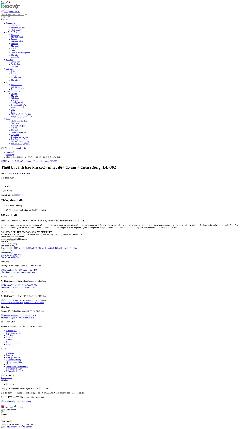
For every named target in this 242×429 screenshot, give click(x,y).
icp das (44, 248)
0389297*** (19, 195)
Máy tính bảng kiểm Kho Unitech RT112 (17, 318)
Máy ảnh (14, 44)
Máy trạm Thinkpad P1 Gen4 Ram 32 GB (18, 287)
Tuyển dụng (16, 64)
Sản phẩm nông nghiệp (20, 144)
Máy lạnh (15, 98)
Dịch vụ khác (16, 85)
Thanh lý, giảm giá (18, 132)
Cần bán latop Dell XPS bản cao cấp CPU (18, 272)
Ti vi (13, 50)
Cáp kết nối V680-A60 (10, 257)
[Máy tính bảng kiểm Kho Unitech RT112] (18, 315)
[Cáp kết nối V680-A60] (11, 255)
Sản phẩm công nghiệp (20, 141)
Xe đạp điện (16, 78)
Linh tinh (14, 130)
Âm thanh (15, 48)
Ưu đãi (8, 364)
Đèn (12, 112)
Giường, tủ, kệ (17, 103)
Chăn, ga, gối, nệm (18, 105)
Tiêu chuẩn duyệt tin (14, 362)
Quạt (13, 110)
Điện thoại (15, 34)
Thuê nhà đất (16, 30)
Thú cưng (15, 123)
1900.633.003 (6, 378)
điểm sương (64, 248)
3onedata (73, 248)
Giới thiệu (10, 353)
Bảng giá (9, 355)
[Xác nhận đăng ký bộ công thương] (16, 401)
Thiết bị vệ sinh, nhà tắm (21, 114)
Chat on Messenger (24, 427)
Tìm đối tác (15, 87)
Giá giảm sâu (16, 25)
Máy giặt (14, 96)
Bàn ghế (14, 100)
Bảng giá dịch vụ (13, 357)
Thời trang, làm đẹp (19, 121)
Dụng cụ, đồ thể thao (19, 137)
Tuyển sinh (15, 62)
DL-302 (38, 248)
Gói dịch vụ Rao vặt (12, 12)
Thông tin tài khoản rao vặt (17, 366)
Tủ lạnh (14, 94)
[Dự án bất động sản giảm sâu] (13, 148)
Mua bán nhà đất (17, 28)
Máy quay (15, 46)
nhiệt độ (51, 248)
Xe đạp (14, 75)
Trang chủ (10, 152)
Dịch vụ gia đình (17, 89)
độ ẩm (57, 248)
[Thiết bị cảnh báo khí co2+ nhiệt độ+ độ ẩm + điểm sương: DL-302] (29, 161)
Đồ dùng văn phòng (19, 139)
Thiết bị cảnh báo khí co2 (24, 248)
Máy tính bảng (17, 37)
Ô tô (13, 71)
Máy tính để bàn (17, 41)
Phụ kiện (14, 55)
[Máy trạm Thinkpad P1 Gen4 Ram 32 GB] (19, 285)
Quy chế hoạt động (13, 360)
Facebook (10, 384)
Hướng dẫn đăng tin (14, 369)
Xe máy (14, 73)
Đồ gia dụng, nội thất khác (21, 116)
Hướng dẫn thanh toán (15, 371)
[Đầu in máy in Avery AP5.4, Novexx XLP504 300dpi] (23, 300)
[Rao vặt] (10, 8)
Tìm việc (14, 66)
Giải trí (14, 128)
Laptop (14, 39)
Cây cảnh (15, 135)
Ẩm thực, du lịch (18, 125)
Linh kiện (15, 57)
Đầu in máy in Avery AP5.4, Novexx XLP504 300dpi (22, 303)
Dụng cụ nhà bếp (18, 107)
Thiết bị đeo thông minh (20, 53)
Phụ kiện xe (16, 80)
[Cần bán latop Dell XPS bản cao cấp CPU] (19, 270)
